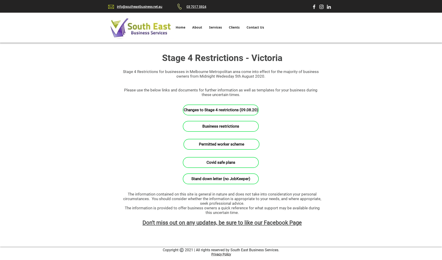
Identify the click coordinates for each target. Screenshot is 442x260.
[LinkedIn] (329, 7)
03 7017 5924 (196, 7)
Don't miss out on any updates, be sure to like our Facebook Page (222, 222)
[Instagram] (321, 7)
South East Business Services (254, 250)
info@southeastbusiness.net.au (139, 7)
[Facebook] (314, 7)
